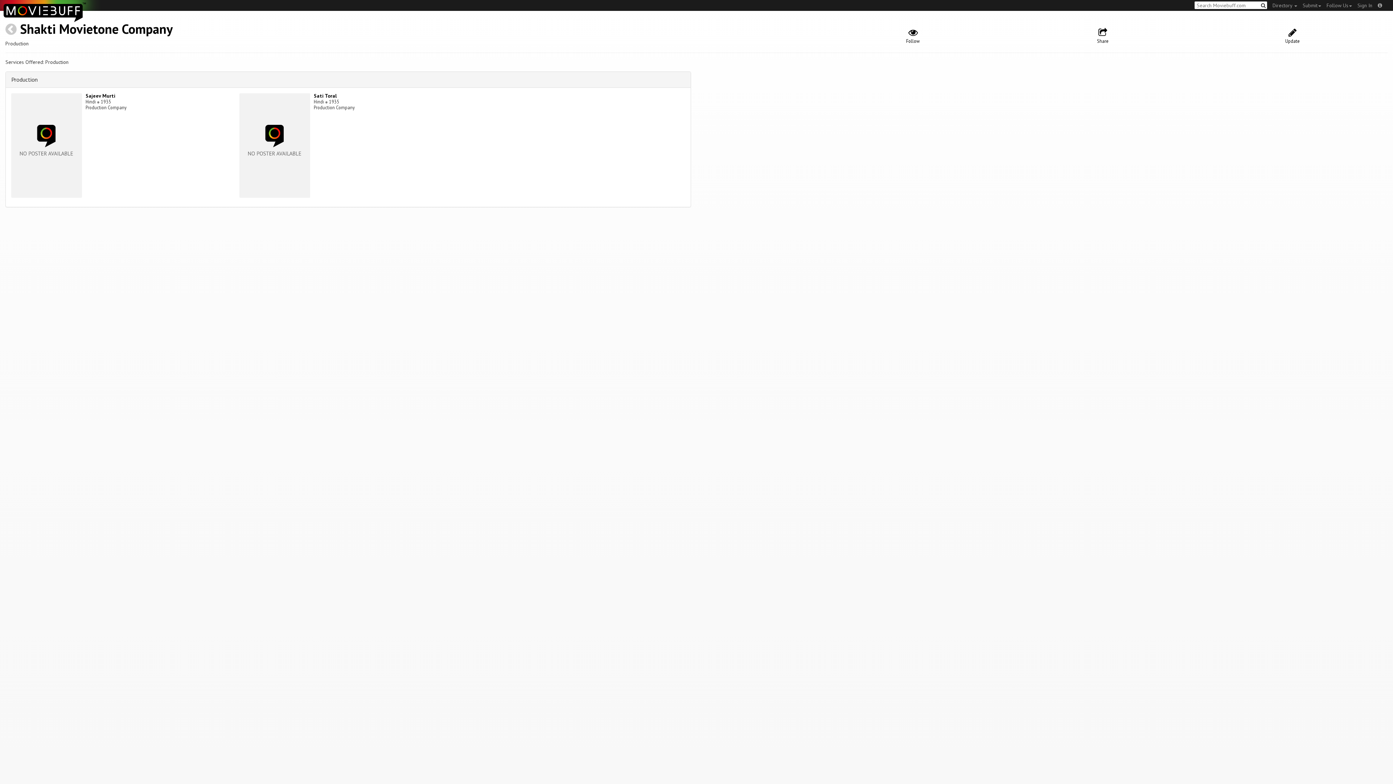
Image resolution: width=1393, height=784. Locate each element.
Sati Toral (325, 96)
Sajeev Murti (100, 96)
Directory (1283, 5)
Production (24, 79)
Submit (1310, 5)
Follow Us (1337, 5)
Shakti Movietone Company (96, 28)
